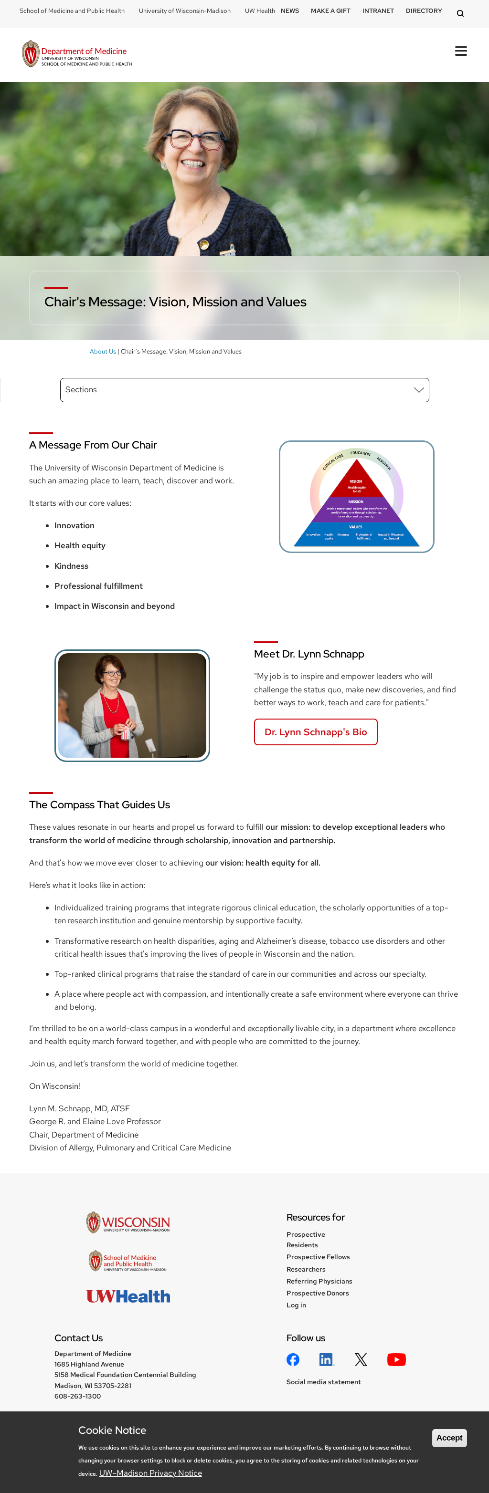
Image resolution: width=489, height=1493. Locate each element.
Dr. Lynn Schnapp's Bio (316, 732)
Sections (81, 389)
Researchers (306, 1269)
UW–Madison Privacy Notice (150, 1473)
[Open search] (461, 14)
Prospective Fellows (318, 1257)
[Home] (77, 55)
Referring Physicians (319, 1281)
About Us (103, 351)
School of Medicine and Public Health (72, 11)
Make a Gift (331, 11)
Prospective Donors (318, 1293)
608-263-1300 (77, 1396)
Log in (296, 1305)
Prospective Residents (306, 1239)
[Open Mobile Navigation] (461, 51)
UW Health (260, 11)
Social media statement (324, 1382)
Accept (449, 1437)
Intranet (378, 11)
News (290, 11)
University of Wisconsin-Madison (185, 11)
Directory (424, 11)
